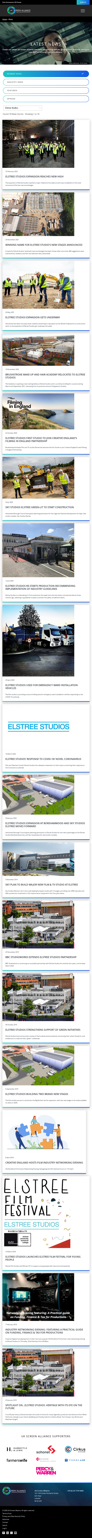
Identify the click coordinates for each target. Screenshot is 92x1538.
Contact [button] (5, 1522)
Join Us (83, 2)
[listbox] (23, 108)
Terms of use (6, 1513)
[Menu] (82, 9)
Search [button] (4, 1525)
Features (12, 90)
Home (4, 19)
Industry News (15, 82)
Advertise (5, 1519)
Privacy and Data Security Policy (13, 1516)
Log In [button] (4, 1528)
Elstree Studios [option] (11, 108)
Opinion (11, 99)
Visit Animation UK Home (11, 2)
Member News (14, 74)
